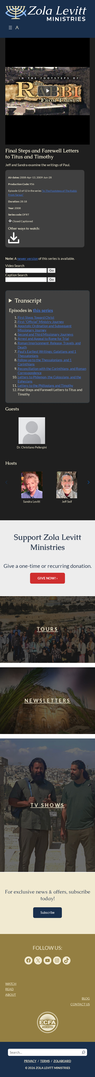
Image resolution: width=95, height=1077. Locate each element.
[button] (89, 482)
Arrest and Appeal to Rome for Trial (43, 339)
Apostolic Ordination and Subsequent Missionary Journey (45, 328)
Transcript (28, 300)
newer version (27, 258)
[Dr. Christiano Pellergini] (32, 443)
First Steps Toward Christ (36, 317)
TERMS (45, 1061)
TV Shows (47, 805)
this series (43, 310)
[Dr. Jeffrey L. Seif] (66, 497)
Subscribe (47, 912)
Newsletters (48, 701)
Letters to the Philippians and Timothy (45, 385)
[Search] (83, 1052)
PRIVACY (30, 1061)
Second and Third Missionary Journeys (45, 334)
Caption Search (16, 275)
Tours (47, 629)
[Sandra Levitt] (31, 497)
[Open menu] (10, 27)
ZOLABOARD (62, 1061)
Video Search (14, 266)
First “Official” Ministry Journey (41, 322)
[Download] (13, 242)
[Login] (17, 28)
